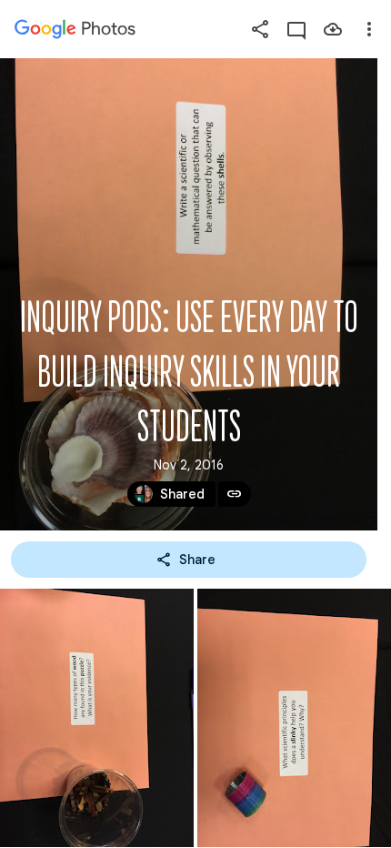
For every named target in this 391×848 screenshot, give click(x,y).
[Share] (260, 29)
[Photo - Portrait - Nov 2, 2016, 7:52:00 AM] (97, 718)
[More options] (369, 29)
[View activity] (296, 29)
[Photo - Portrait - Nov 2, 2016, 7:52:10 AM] (294, 718)
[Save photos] (333, 29)
